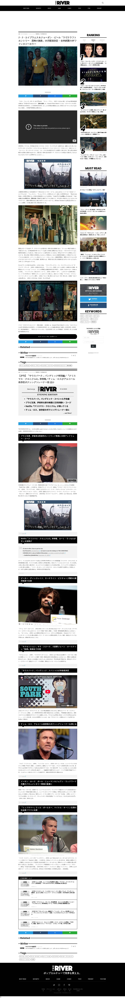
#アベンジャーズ (84, 318)
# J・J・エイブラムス (24, 365)
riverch (69, 992)
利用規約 (43, 989)
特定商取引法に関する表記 (78, 989)
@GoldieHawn (35, 550)
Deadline (23, 533)
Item (89, 8)
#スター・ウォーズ (85, 321)
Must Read (26, 8)
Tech (79, 8)
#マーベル (96, 316)
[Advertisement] (62, 20)
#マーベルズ (88, 316)
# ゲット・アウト (35, 365)
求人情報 (69, 989)
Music (49, 8)
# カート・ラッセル (46, 956)
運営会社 (65, 989)
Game (59, 8)
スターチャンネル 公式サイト (48, 336)
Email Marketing (91, 352)
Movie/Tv (38, 8)
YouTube (103, 979)
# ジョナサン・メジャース (46, 365)
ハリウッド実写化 (63, 485)
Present (99, 8)
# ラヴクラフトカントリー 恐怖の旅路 (63, 365)
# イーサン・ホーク (24, 956)
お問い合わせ (59, 989)
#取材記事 (94, 321)
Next (74, 295)
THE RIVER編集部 (24, 33)
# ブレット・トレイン (24, 959)
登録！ (93, 346)
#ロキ (82, 316)
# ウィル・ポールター (35, 956)
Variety (23, 665)
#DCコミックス (94, 318)
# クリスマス (55, 956)
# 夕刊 (33, 959)
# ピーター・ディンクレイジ (66, 956)
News (37, 34)
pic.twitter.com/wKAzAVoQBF (56, 553)
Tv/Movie (44, 34)
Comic (69, 8)
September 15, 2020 (43, 555)
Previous (21, 295)
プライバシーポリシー (50, 989)
